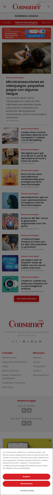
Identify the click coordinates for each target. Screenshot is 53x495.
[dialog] (26, 471)
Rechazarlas (26, 483)
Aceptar (26, 476)
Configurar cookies (27, 490)
